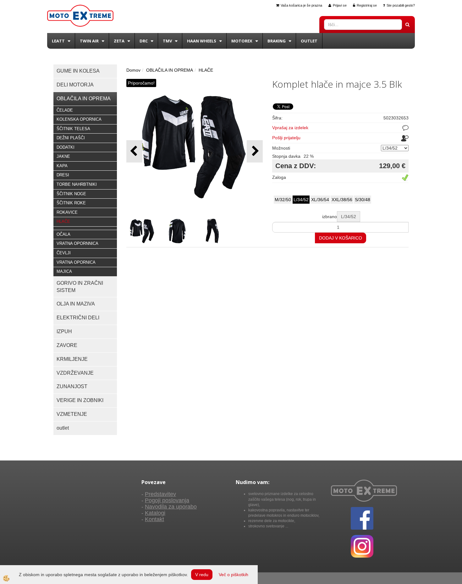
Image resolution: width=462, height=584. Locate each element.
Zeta (119, 41)
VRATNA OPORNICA (76, 262)
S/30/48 (362, 199)
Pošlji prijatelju (286, 137)
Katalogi (155, 513)
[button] (255, 151)
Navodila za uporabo (171, 507)
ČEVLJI (64, 253)
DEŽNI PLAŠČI (71, 137)
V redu (201, 574)
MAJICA (64, 271)
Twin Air (89, 41)
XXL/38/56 (342, 199)
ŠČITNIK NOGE (71, 193)
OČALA (63, 234)
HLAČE (63, 221)
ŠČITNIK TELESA (73, 128)
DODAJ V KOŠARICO (340, 237)
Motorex (241, 41)
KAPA (62, 165)
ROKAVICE (67, 212)
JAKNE (63, 156)
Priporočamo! (141, 82)
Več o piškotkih (233, 574)
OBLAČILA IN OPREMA (169, 70)
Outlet (309, 41)
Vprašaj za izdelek (290, 127)
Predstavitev (160, 494)
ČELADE (65, 110)
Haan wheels (201, 41)
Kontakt (154, 519)
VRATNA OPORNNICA (77, 243)
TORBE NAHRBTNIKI (77, 184)
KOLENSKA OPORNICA (79, 119)
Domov (133, 70)
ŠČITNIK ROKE (71, 203)
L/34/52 (301, 199)
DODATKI (65, 147)
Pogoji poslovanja (167, 500)
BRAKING (276, 41)
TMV (167, 41)
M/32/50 (283, 199)
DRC (144, 41)
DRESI (63, 175)
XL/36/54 (320, 199)
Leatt (58, 41)
